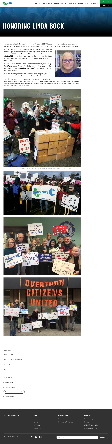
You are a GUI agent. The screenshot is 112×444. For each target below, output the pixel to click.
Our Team (36, 425)
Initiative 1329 (26, 54)
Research (8, 354)
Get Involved (63, 416)
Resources (88, 416)
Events (61, 419)
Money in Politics (9, 396)
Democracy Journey (13, 359)
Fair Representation (10, 387)
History (35, 422)
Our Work (35, 419)
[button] (37, 3)
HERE (15, 70)
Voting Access (9, 382)
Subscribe (106, 1)
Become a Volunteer (66, 422)
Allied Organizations (91, 425)
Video (7, 365)
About (34, 416)
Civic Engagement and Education (14, 392)
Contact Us (36, 428)
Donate (106, 5)
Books (7, 370)
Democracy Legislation (93, 419)
